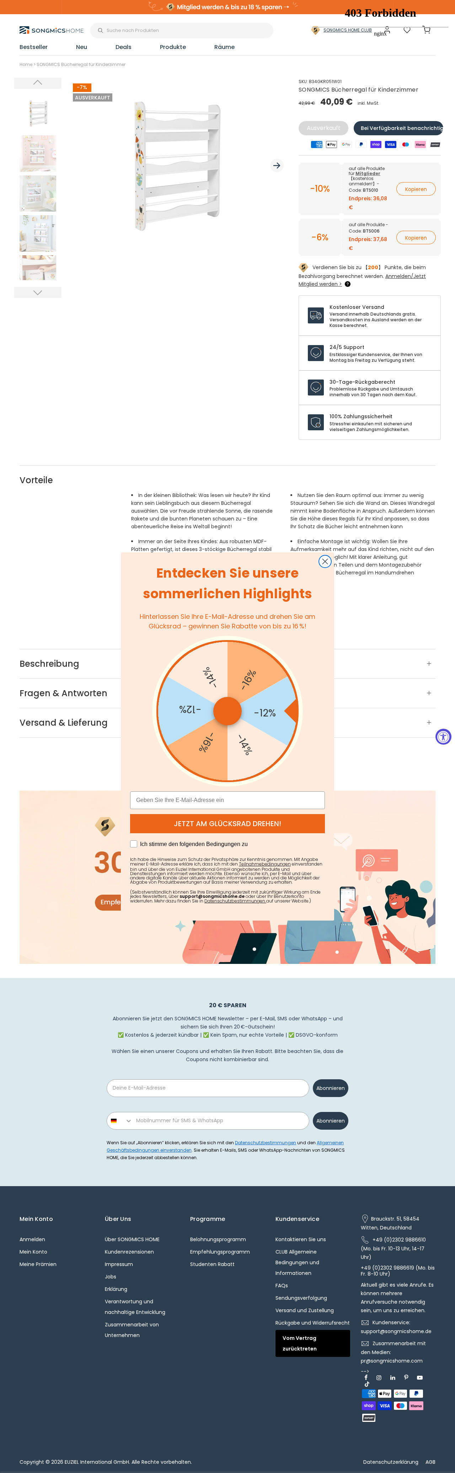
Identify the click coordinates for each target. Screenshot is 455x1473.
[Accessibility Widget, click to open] (443, 736)
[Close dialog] (325, 561)
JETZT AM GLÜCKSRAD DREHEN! (227, 824)
